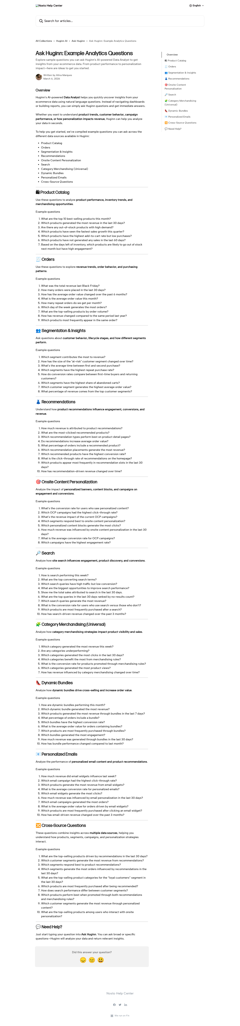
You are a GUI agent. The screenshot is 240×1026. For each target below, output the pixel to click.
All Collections (44, 40)
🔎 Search (170, 94)
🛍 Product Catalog (175, 60)
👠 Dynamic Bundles (176, 110)
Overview (172, 54)
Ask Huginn (78, 40)
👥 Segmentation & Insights (180, 72)
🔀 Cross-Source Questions (180, 122)
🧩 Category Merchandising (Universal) (180, 102)
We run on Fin (122, 1015)
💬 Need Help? (173, 128)
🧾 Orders (170, 66)
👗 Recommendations (177, 78)
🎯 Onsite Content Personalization (175, 86)
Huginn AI (61, 40)
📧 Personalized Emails (177, 116)
